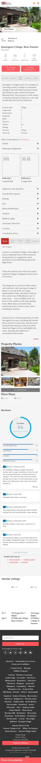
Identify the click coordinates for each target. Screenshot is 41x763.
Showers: (5, 122)
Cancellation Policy (10, 233)
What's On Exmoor (30, 728)
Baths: (4, 119)
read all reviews (20, 552)
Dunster (16, 692)
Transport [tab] (36, 241)
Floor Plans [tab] (20, 78)
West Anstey (27, 710)
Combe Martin (14, 710)
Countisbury (21, 686)
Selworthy (13, 562)
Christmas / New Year (11, 224)
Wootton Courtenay (24, 675)
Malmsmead (10, 681)
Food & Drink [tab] (12, 241)
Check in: (5, 130)
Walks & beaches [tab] (28, 241)
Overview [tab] (5, 78)
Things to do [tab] (20, 241)
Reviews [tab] (28, 78)
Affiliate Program (21, 671)
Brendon (8, 702)
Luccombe (21, 678)
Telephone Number (20, 743)
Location (6, 229)
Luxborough (10, 678)
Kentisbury (31, 716)
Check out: (6, 133)
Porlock (25, 562)
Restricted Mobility (10, 209)
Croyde (22, 719)
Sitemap (27, 668)
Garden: (5, 124)
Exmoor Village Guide (27, 731)
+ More (36, 339)
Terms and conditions (20, 664)
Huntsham (9, 716)
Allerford (8, 699)
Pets (4, 204)
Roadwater (21, 713)
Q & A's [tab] (36, 78)
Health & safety (8, 219)
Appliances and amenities (12, 189)
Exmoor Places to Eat (20, 726)
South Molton (20, 716)
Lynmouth (30, 683)
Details (5, 144)
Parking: (5, 127)
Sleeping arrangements (11, 149)
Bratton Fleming (19, 696)
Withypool (10, 686)
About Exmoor (11, 731)
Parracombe (14, 560)
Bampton (20, 683)
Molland (13, 722)
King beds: (6, 116)
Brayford (7, 696)
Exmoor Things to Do (11, 728)
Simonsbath (33, 692)
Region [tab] (5, 241)
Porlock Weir (28, 689)
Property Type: (7, 107)
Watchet (31, 686)
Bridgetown (18, 699)
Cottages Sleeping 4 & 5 (30, 68)
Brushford (23, 704)
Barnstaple (30, 719)
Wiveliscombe (30, 699)
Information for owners (25, 661)
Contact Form (16, 668)
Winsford (11, 683)
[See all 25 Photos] (33, 381)
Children (5, 214)
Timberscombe (28, 707)
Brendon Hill (10, 713)
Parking (5, 199)
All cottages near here (11, 68)
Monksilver (21, 681)
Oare (18, 707)
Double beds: (7, 113)
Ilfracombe (31, 713)
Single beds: (6, 110)
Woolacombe (11, 719)
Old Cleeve (31, 678)
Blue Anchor (32, 696)
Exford (24, 692)
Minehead (7, 692)
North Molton (30, 702)
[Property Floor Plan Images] (4, 398)
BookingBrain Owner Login (12, 649)
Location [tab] (13, 78)
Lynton (31, 704)
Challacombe (29, 560)
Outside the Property (11, 194)
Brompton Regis (24, 722)
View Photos (9, 29)
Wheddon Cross (14, 689)
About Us (9, 661)
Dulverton (32, 681)
